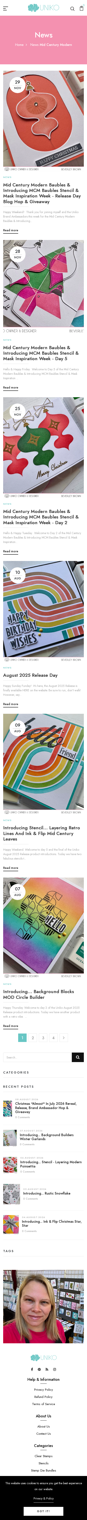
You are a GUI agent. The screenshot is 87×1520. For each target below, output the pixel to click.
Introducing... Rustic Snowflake (46, 1193)
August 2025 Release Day (30, 675)
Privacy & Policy (44, 1498)
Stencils (44, 1463)
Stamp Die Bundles (43, 1470)
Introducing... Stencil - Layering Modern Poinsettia (51, 1164)
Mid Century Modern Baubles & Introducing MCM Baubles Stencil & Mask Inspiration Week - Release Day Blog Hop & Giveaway (42, 193)
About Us (43, 1426)
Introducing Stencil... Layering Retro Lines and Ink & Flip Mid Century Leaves (41, 833)
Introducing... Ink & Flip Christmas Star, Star (52, 1223)
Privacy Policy (43, 1389)
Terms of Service (43, 1404)
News (34, 44)
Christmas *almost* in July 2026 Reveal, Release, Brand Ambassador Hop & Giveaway (46, 1107)
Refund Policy (43, 1397)
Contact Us (43, 1433)
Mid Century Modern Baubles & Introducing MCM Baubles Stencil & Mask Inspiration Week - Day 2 (41, 517)
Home (19, 44)
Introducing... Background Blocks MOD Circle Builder (38, 994)
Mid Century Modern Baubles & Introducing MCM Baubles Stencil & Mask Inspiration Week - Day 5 (41, 353)
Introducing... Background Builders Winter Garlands (46, 1137)
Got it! (43, 1511)
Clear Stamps (44, 1456)
